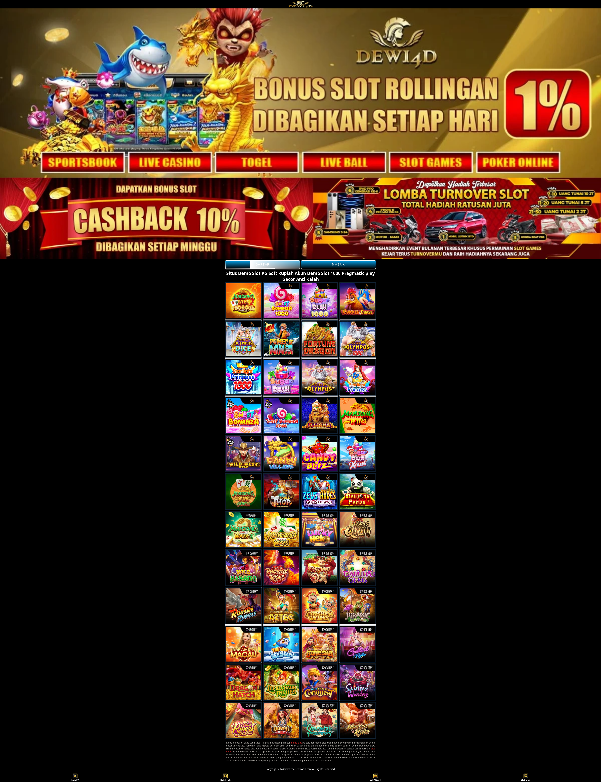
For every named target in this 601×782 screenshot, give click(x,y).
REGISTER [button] (225, 779)
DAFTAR (262, 264)
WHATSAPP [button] (375, 779)
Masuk (338, 264)
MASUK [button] (75, 779)
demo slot (296, 742)
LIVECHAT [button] (526, 779)
